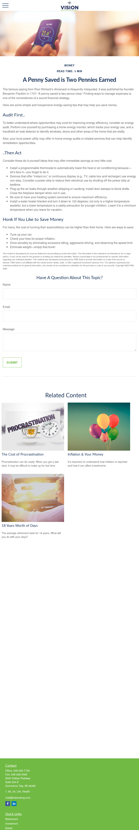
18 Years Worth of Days (20, 526)
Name (6, 284)
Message (8, 329)
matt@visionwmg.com (17, 797)
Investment (11, 823)
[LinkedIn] (14, 803)
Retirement (11, 819)
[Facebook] (7, 803)
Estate (8, 828)
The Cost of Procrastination (23, 454)
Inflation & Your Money (85, 454)
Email (6, 307)
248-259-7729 (21, 770)
